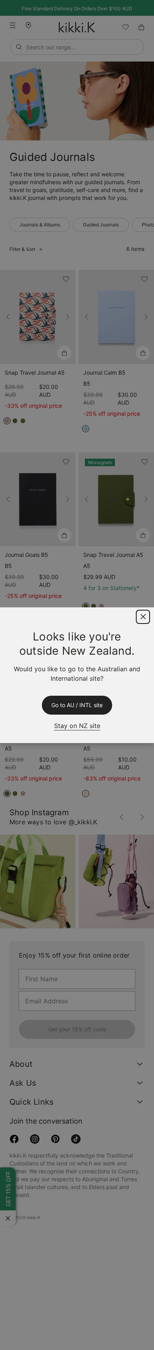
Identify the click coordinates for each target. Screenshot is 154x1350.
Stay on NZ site (77, 725)
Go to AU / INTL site (77, 705)
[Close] (143, 617)
